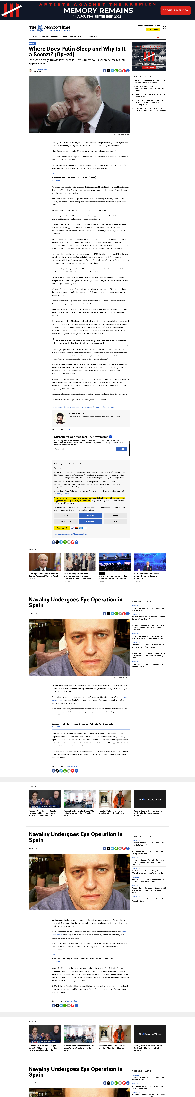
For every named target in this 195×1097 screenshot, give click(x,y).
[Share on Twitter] (108, 70)
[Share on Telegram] (112, 70)
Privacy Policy (71, 453)
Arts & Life (82, 37)
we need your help (61, 494)
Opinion (73, 37)
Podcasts (93, 37)
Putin (68, 429)
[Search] (165, 37)
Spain (76, 766)
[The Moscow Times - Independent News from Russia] (49, 28)
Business (63, 37)
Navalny (69, 766)
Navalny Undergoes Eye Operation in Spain (76, 602)
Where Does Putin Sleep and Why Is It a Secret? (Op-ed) (77, 51)
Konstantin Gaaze (41, 70)
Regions (54, 37)
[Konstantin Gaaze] (31, 70)
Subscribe (122, 449)
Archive (103, 37)
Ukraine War (44, 37)
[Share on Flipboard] (124, 70)
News (35, 37)
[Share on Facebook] (104, 70)
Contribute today (153, 29)
